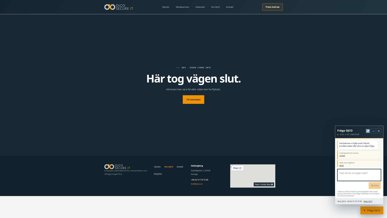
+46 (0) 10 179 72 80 (199, 179)
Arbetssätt (200, 7)
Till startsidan (193, 99)
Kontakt (229, 7)
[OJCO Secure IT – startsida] (118, 7)
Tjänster (165, 7)
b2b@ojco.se (196, 183)
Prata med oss (272, 7)
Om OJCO (215, 7)
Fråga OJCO (371, 210)
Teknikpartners (182, 7)
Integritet (158, 174)
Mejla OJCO (368, 201)
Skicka (375, 185)
